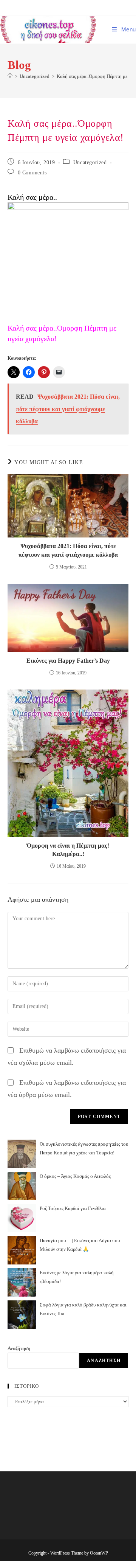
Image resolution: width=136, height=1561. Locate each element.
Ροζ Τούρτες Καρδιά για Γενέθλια (73, 1208)
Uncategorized (90, 162)
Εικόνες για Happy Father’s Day (68, 660)
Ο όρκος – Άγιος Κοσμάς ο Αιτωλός (75, 1176)
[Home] (10, 76)
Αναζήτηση (19, 1348)
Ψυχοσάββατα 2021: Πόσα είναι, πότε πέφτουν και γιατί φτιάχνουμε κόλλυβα (68, 550)
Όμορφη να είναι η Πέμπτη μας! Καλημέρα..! (68, 849)
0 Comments (32, 173)
